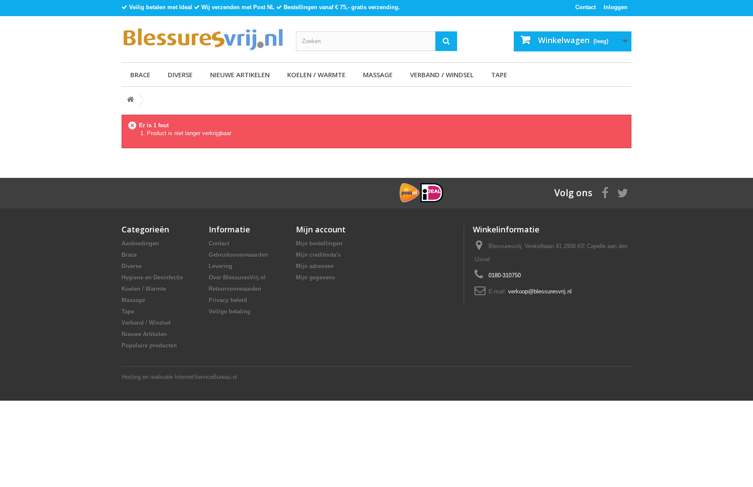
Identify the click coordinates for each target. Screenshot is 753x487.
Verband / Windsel (442, 74)
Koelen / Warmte (316, 74)
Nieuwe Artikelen (240, 74)
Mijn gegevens (315, 277)
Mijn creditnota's (318, 255)
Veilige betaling (230, 311)
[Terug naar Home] (130, 100)
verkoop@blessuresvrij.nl (540, 291)
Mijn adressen (315, 266)
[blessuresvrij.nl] (202, 39)
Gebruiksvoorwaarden (238, 255)
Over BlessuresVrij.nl (237, 277)
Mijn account (321, 229)
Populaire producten (149, 345)
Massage (378, 74)
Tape (499, 74)
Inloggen (616, 7)
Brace (140, 74)
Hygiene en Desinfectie (152, 277)
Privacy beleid (228, 300)
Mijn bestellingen (319, 243)
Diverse (180, 74)
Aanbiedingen (140, 243)
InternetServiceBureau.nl (206, 377)
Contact (585, 7)
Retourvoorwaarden (235, 289)
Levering (220, 266)
